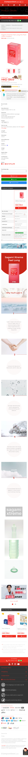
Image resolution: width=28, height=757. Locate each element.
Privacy (2, 736)
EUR (5, 81)
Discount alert (14, 182)
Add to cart (14, 176)
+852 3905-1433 (12, 20)
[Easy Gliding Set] (9, 620)
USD (3, 81)
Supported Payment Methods (7, 716)
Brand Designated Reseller (7, 705)
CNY (8, 81)
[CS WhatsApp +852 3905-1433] (18, 21)
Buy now (14, 179)
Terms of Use (4, 733)
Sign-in (10, 17)
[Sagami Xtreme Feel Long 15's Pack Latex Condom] (21, 195)
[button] (24, 591)
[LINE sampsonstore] (20, 21)
